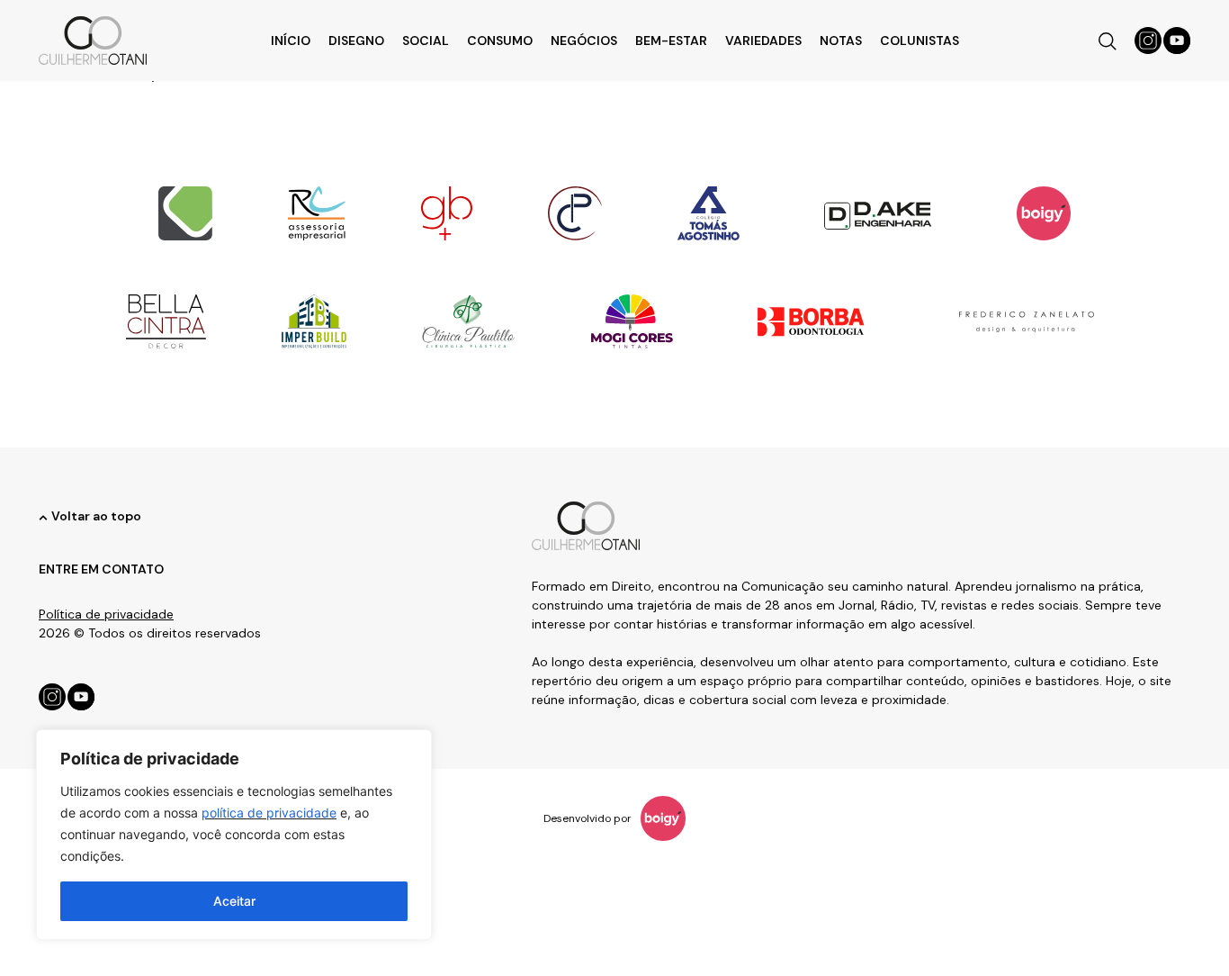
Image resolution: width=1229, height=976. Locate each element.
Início (290, 40)
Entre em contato (101, 569)
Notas (841, 40)
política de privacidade (269, 812)
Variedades (763, 40)
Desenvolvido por (587, 818)
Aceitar (234, 900)
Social (425, 40)
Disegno (356, 40)
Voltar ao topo (96, 516)
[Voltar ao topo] (43, 517)
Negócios (584, 40)
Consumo (500, 40)
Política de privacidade (106, 614)
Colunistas (919, 40)
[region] (234, 834)
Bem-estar (671, 40)
